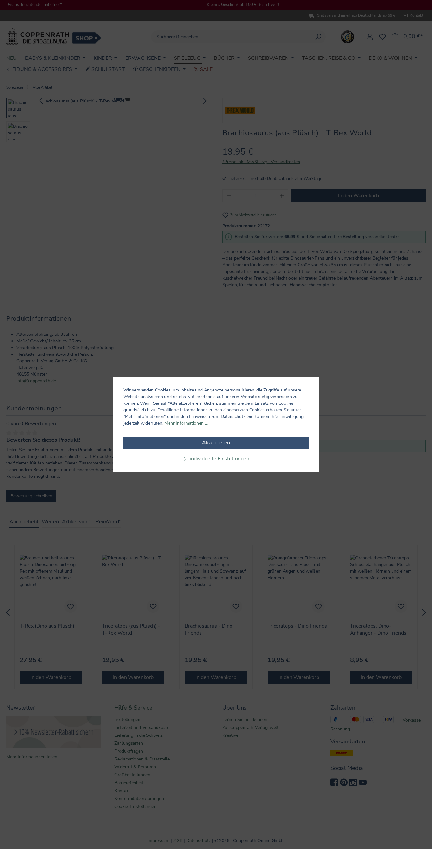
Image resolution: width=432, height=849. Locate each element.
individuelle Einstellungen (218, 458)
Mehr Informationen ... (186, 423)
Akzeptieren (216, 442)
